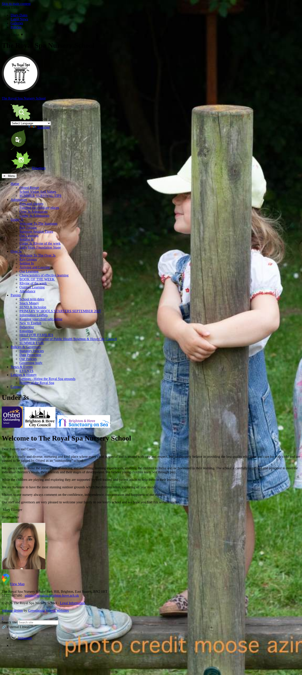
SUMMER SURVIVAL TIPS (40, 196)
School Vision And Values (37, 192)
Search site (9, 622)
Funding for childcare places (39, 207)
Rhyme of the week (33, 283)
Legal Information (72, 603)
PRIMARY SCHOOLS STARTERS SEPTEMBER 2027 (60, 311)
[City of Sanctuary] (83, 425)
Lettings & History (24, 375)
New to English (30, 323)
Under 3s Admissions (34, 215)
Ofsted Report (29, 188)
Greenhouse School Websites (48, 610)
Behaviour (26, 327)
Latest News (19, 19)
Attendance (27, 291)
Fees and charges (31, 203)
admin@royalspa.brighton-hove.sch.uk (52, 595)
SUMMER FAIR (31, 343)
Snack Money (29, 303)
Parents (16, 295)
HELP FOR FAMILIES (36, 335)
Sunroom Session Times (36, 231)
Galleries (17, 23)
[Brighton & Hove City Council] (40, 425)
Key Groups (28, 227)
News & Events (22, 367)
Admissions (19, 199)
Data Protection (30, 355)
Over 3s (16, 251)
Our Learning (28, 235)
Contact (16, 387)
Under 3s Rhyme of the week (40, 243)
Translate (43, 127)
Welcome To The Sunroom (38, 223)
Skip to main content (16, 4)
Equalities (26, 331)
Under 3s (17, 219)
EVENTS (26, 371)
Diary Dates (19, 15)
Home (15, 184)
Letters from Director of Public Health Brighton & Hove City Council (68, 339)
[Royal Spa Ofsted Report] (12, 425)
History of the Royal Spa (36, 383)
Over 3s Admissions (33, 211)
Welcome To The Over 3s (37, 255)
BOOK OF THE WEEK (37, 279)
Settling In (26, 239)
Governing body (30, 363)
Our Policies (28, 359)
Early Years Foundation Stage (40, 247)
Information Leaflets (33, 315)
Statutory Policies (31, 351)
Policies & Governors (26, 347)
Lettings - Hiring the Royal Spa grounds (47, 379)
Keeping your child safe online (40, 319)
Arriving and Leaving (34, 267)
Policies (16, 27)
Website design (12, 610)
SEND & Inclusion (32, 307)
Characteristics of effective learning (44, 275)
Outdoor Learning (32, 287)
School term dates (31, 299)
